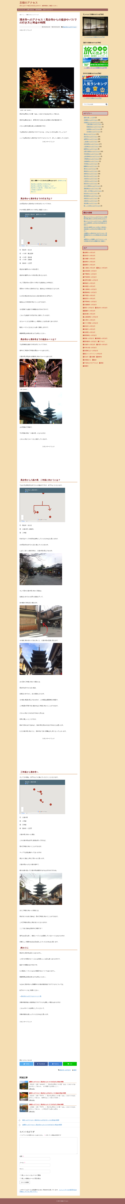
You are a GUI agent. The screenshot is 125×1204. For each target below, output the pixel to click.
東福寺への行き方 (89, 283)
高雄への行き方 (89, 338)
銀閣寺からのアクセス (90, 149)
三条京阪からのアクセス (94, 124)
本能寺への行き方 (89, 329)
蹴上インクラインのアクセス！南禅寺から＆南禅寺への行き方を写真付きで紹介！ (95, 222)
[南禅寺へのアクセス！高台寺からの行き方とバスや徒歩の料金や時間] (24, 1096)
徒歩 (95, 360)
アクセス (102, 341)
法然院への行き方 (89, 332)
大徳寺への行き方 (89, 344)
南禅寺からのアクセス (90, 173)
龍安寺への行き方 (89, 298)
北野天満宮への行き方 (91, 280)
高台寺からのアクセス (69, 27)
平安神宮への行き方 (90, 277)
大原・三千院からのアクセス (93, 191)
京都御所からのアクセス (91, 161)
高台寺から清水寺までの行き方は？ (41, 184)
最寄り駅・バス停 (89, 117)
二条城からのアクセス (90, 141)
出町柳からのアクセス (93, 129)
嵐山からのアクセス (90, 134)
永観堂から (87, 360)
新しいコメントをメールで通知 (31, 1175)
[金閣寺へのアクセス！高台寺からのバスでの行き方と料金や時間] (24, 1085)
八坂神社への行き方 (90, 289)
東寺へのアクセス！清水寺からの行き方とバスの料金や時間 (40, 1120)
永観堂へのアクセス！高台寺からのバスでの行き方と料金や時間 (46, 1104)
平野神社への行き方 (90, 301)
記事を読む (32, 1089)
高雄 (102, 363)
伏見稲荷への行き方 (90, 271)
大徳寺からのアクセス (90, 178)
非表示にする (62, 180)
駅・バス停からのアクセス (92, 206)
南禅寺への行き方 (89, 261)
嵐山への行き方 (102, 268)
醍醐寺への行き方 (89, 311)
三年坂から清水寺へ (37, 190)
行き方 (86, 357)
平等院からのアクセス (90, 164)
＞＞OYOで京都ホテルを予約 (93, 98)
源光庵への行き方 (89, 314)
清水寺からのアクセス (90, 136)
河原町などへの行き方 (91, 350)
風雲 (75, 1070)
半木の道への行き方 (90, 347)
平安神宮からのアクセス (91, 154)
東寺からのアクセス (90, 168)
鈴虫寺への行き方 (89, 326)
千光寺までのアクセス (91, 363)
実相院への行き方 (102, 338)
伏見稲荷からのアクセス (91, 144)
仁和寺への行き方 (89, 320)
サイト (22, 1169)
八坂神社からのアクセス (91, 146)
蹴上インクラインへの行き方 (93, 353)
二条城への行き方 (89, 268)
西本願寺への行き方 (90, 341)
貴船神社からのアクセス (91, 188)
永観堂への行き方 (89, 286)
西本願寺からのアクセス (91, 196)
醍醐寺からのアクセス (90, 166)
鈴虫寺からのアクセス (90, 193)
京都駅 (93, 357)
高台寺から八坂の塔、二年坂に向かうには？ (44, 188)
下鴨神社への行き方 (90, 274)
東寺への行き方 (89, 307)
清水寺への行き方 (65, 1070)
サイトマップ (21, 9)
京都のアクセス (29, 2)
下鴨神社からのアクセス (91, 159)
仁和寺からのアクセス (90, 181)
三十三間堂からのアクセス (92, 186)
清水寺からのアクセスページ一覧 (31, 996)
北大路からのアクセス (93, 131)
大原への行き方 (102, 344)
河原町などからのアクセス (92, 122)
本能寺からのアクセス (90, 198)
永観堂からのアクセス (90, 201)
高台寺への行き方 (102, 307)
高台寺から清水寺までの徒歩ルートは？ (42, 186)
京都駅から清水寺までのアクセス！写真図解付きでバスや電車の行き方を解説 (95, 235)
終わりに (33, 191)
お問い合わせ (30, 9)
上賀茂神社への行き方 (91, 317)
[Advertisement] (48, 48)
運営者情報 (38, 9)
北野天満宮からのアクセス (92, 151)
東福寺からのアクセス (90, 171)
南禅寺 (100, 357)
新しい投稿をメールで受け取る (31, 1178)
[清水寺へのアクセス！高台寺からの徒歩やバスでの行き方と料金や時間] (55, 1064)
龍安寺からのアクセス (90, 183)
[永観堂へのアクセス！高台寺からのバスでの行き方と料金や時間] (24, 1108)
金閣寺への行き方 (89, 252)
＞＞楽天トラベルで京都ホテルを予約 (95, 68)
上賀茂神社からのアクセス (92, 156)
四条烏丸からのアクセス (94, 126)
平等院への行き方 (89, 295)
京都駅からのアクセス (90, 120)
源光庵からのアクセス (90, 203)
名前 (22, 1156)
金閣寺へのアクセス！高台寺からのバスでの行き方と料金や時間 (46, 1081)
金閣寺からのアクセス (90, 139)
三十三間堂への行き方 (91, 323)
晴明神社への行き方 (90, 335)
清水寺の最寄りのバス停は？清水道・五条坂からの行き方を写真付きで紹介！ (95, 228)
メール (22, 1162)
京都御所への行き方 (90, 304)
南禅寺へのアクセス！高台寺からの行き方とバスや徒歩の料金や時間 (47, 1093)
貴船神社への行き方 (90, 292)
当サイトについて (48, 9)
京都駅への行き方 (89, 258)
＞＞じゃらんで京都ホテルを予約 (94, 37)
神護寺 (86, 366)
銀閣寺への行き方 (89, 264)
